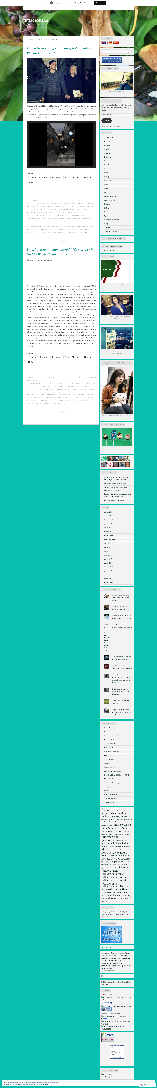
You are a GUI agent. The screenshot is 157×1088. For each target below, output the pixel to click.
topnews (30, 227)
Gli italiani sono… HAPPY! (114, 500)
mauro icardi (53, 218)
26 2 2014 (72, 203)
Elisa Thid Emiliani (111, 728)
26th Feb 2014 (35, 206)
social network (67, 224)
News (112, 1052)
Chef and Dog (109, 747)
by (111, 1013)
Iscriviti (106, 120)
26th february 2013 (48, 206)
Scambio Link (106, 960)
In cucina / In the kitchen (44, 8)
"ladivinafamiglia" (110, 798)
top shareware (126, 965)
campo (124, 822)
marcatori (127, 846)
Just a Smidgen (109, 759)
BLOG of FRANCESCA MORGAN (117, 775)
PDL (128, 859)
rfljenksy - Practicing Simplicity (115, 783)
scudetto (115, 864)
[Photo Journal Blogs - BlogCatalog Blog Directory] (117, 984)
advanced (117, 1013)
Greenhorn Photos (110, 767)
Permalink (54, 198)
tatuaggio (84, 224)
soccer (123, 864)
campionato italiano (106, 822)
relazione (39, 224)
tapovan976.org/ (109, 740)
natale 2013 (55, 221)
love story (42, 218)
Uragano (107, 223)
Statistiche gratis (107, 1077)
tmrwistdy (107, 732)
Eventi (106, 161)
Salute (106, 212)
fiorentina (41, 212)
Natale (47, 221)
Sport (35, 201)
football (50, 212)
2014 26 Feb (64, 203)
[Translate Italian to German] (110, 43)
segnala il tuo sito (107, 958)
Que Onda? (108, 755)
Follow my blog (117, 1057)
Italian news (76, 215)
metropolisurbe (109, 787)
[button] (56, 160)
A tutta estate (109, 137)
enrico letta (119, 828)
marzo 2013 (108, 563)
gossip (70, 212)
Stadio (107, 868)
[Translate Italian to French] (106, 43)
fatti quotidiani (37, 392)
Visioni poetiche (110, 743)
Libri (106, 173)
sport (77, 224)
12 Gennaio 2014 (68, 383)
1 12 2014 (43, 383)
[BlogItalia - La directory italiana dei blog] (116, 1006)
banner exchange (107, 968)
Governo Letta (125, 834)
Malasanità (108, 180)
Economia (107, 157)
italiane (85, 215)
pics (107, 862)
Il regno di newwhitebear (112, 736)
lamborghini (32, 218)
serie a (119, 864)
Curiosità (107, 153)
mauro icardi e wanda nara (70, 218)
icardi (76, 212)
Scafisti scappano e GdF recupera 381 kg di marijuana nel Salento (122, 691)
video (103, 898)
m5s (123, 846)
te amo (92, 224)
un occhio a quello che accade (34, 25)
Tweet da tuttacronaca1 (109, 250)
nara (41, 221)
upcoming (57, 232)
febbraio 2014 (109, 520)
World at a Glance (110, 231)
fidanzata (49, 392)
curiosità (113, 828)
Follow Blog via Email (112, 101)
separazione (49, 224)
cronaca (43, 209)
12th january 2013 (33, 386)
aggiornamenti (110, 810)
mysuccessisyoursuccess (112, 771)
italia (67, 215)
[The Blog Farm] (107, 1026)
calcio (29, 209)
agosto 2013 (108, 543)
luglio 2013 (108, 547)
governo (118, 834)
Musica (106, 188)
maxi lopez (49, 395)
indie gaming (105, 912)
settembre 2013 (109, 539)
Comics (107, 149)
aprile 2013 (108, 559)
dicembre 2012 (109, 575)
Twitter (74, 229)
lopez (42, 395)
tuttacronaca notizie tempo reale (114, 881)
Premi (106, 192)
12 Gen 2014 (58, 383)
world (128, 898)
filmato (103, 834)
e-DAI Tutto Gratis (107, 971)
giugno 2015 (108, 512)
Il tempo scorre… (29, 8)
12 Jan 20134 (79, 383)
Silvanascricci (109, 763)
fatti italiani (77, 209)
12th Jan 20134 (90, 383)
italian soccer (111, 846)
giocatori (63, 212)
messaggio (86, 218)
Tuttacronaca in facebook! (114, 238)
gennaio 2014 (108, 524)
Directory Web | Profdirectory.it (117, 955)
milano (30, 221)
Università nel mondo (111, 220)
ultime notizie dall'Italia (110, 892)
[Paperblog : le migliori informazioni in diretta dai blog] (107, 1004)
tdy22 (30, 198)
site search (105, 1013)
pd (126, 859)
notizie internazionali (119, 855)
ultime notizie (77, 400)
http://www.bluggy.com (122, 958)
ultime (80, 229)
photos (103, 862)
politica (111, 861)
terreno (112, 868)
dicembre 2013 (109, 528)
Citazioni (107, 145)
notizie (68, 221)
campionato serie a (117, 822)
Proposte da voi (109, 200)
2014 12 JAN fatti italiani (63, 386)
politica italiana (119, 861)
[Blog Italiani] (116, 1019)
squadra (103, 868)
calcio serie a (112, 819)
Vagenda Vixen (109, 802)
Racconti (107, 204)
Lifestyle (107, 176)
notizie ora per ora (80, 221)
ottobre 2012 (108, 582)
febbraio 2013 (109, 567)
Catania (36, 209)
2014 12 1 (50, 386)
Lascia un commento (87, 198)
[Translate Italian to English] (103, 43)
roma (111, 864)
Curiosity (117, 1054)
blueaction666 (109, 779)
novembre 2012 (109, 579)
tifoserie (116, 868)
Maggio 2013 (108, 555)
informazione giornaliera (48, 215)
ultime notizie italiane (43, 232)
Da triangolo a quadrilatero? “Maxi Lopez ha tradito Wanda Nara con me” (61, 251)
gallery (110, 834)
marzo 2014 (108, 516)
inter (62, 215)
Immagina (107, 169)
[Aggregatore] (106, 1029)
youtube (104, 901)
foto (57, 212)
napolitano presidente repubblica (118, 850)
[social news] (119, 1026)
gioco (114, 834)
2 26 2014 (43, 203)
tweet (67, 229)
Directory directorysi (118, 953)
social (57, 224)
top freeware (105, 953)
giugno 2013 (108, 551)
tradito (30, 397)
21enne (77, 386)
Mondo (106, 184)
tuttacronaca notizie (72, 227)
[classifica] (111, 942)
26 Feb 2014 (79, 203)
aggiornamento (121, 810)
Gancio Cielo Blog (119, 912)
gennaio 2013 (108, 571)
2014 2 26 (50, 203)
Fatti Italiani (108, 165)
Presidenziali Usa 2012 (112, 196)
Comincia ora (100, 3)
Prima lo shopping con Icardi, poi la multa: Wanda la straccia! (59, 50)
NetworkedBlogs (115, 1045)
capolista (103, 825)
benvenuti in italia (73, 206)
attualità (60, 206)
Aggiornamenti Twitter (112, 246)
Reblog (106, 208)
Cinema (107, 141)
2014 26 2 (57, 203)
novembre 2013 (109, 531)
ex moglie (67, 209)
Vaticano (107, 227)
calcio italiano (105, 819)
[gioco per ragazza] (106, 1019)
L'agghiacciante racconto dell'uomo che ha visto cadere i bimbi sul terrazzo (122, 712)
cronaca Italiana (55, 209)
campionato (120, 819)
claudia (59, 389)
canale (128, 822)
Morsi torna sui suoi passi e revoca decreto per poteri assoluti (121, 597)
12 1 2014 (50, 383)
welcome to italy (80, 232)
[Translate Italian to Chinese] (117, 43)
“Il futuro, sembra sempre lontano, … (117, 483)
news (62, 221)
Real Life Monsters (111, 794)
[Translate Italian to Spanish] (114, 43)
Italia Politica (118, 846)
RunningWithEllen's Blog (113, 751)
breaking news (88, 206)
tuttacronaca (35, 20)
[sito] (112, 63)
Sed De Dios (108, 791)
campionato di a (127, 819)
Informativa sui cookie (42, 1084)
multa (35, 221)
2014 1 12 (44, 386)
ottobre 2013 (108, 535)
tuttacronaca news (55, 227)
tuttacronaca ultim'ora (54, 229)
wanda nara (67, 232)
